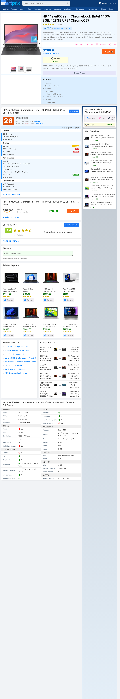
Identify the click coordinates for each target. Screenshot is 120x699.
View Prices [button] (58, 28)
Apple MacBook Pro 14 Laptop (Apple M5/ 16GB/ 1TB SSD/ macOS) (11, 290)
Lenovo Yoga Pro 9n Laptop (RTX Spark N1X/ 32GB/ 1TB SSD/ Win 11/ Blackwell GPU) (102, 203)
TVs (29, 9)
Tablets (14, 9)
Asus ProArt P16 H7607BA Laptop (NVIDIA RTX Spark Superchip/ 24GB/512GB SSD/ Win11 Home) (69, 290)
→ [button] (12, 217)
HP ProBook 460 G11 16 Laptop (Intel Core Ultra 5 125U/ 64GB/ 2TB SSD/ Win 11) (70, 325)
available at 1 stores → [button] (51, 54)
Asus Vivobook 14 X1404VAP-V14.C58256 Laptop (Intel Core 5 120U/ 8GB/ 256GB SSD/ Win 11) (31, 290)
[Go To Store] (8, 211)
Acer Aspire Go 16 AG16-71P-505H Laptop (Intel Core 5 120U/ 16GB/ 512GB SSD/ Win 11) (50, 325)
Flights (103, 9)
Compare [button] (74, 111)
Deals (111, 9)
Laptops (22, 9)
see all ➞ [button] (37, 121)
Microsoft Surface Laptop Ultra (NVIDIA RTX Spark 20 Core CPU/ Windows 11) (10, 325)
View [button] (107, 51)
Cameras (47, 9)
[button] (79, 73)
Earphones (37, 9)
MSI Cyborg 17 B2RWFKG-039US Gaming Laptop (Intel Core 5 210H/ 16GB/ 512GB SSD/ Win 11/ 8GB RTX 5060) (30, 325)
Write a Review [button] (72, 225)
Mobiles (6, 9)
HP (69, 28)
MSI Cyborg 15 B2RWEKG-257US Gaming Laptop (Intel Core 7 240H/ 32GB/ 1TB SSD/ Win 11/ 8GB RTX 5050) (51, 290)
